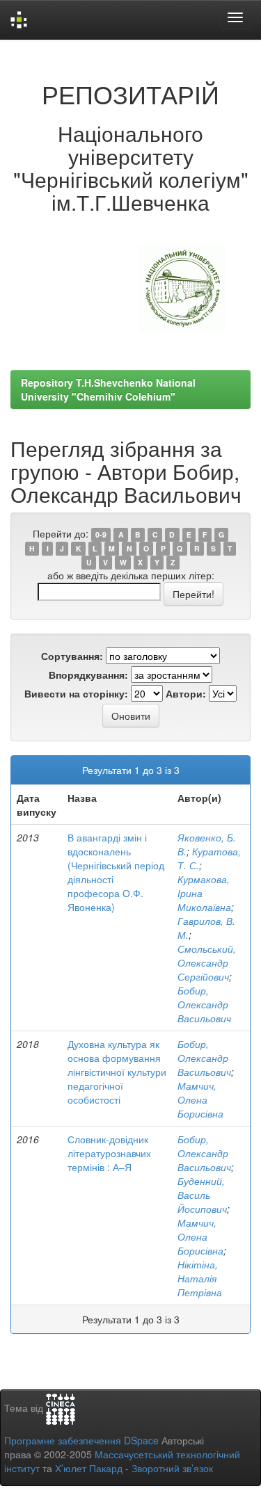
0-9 (100, 534)
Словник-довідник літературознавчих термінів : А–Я (109, 1153)
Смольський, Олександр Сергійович (206, 962)
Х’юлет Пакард (88, 1468)
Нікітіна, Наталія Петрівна (199, 1278)
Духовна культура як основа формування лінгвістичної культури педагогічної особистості (117, 1071)
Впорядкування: (88, 675)
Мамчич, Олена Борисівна (200, 1099)
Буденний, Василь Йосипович (202, 1195)
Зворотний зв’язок (172, 1468)
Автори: (186, 693)
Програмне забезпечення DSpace (81, 1440)
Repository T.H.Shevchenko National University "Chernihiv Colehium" (108, 389)
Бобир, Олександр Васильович (204, 1004)
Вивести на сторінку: (76, 693)
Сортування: (72, 656)
